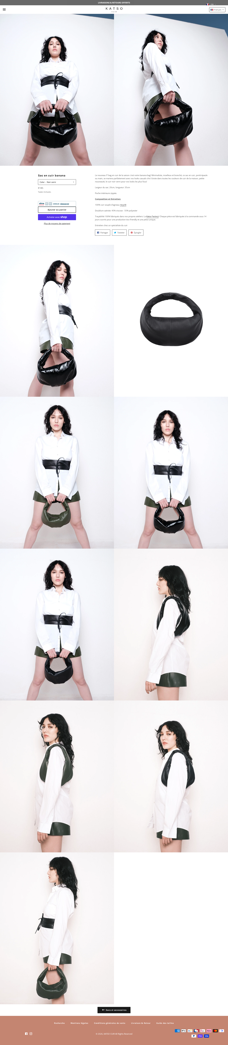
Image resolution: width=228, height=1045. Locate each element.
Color (42, 182)
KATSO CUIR (109, 1033)
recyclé (123, 204)
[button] (217, 9)
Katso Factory (152, 216)
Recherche (59, 1023)
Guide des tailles (165, 1023)
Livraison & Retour (141, 1023)
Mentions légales (79, 1023)
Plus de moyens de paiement (57, 223)
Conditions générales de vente (109, 1023)
